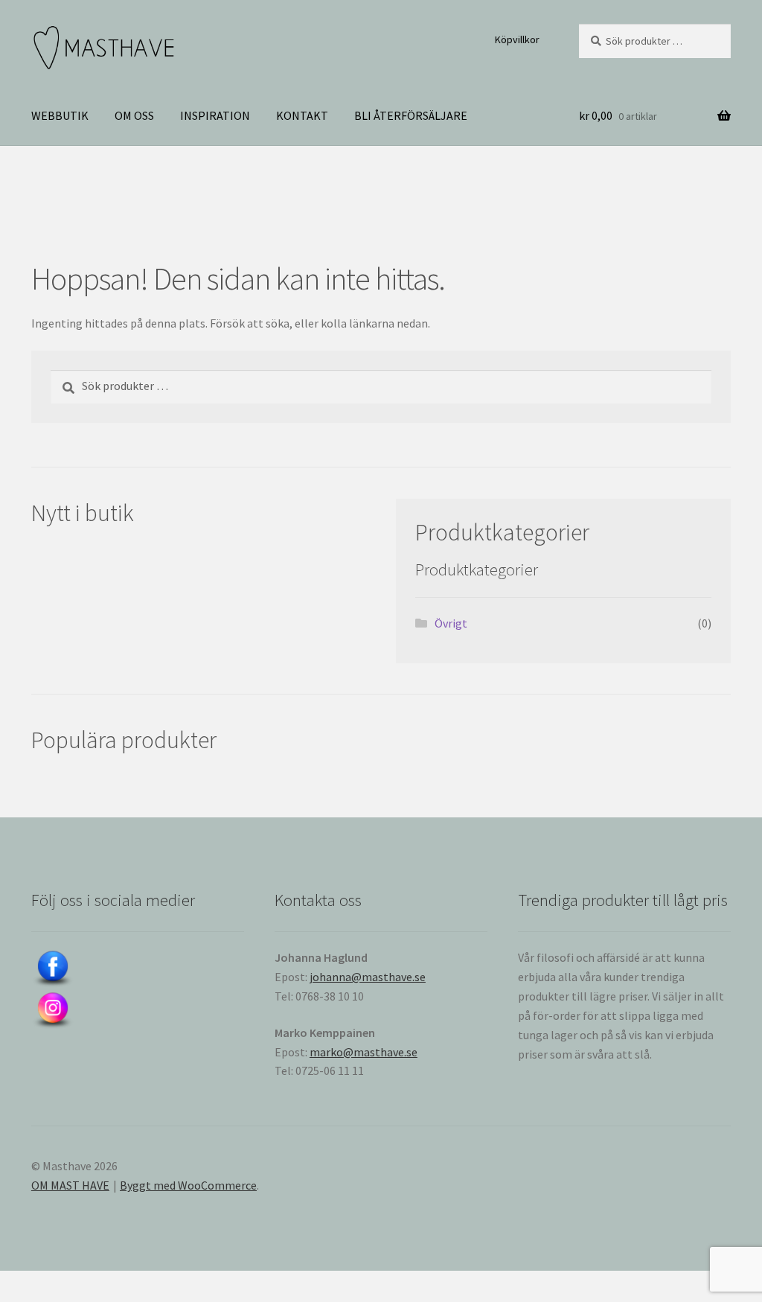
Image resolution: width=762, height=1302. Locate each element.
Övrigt (451, 623)
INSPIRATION (215, 115)
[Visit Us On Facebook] (137, 969)
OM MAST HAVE (70, 1185)
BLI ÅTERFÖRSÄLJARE (410, 115)
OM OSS (134, 115)
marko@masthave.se (363, 1051)
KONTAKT (302, 115)
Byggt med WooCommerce (188, 1185)
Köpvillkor (517, 39)
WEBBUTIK (60, 115)
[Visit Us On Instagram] (137, 1011)
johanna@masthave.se (368, 976)
